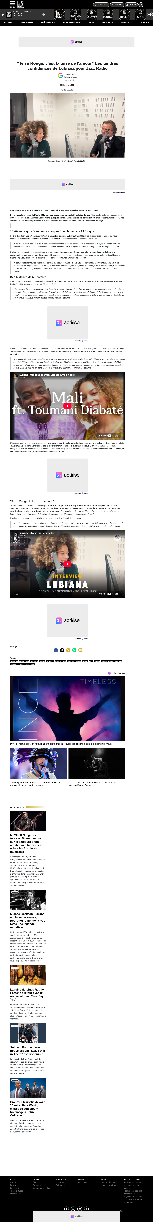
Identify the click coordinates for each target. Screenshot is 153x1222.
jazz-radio (34, 661)
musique (58, 661)
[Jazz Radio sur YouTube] (79, 1209)
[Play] (3, 14)
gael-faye (118, 661)
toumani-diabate (107, 661)
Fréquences (48, 23)
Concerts (37, 1185)
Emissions (14, 1188)
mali (64, 661)
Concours (143, 23)
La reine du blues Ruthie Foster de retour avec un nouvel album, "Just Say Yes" (27, 994)
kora (90, 661)
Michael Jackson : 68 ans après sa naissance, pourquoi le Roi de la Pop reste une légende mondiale (27, 920)
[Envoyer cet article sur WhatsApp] (73, 651)
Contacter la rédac (41, 1188)
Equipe (13, 1185)
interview (71, 661)
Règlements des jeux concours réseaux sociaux (133, 1185)
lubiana (84, 661)
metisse (97, 661)
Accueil (8, 23)
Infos (91, 23)
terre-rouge (30, 664)
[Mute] (43, 14)
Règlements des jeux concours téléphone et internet (133, 1199)
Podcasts (107, 23)
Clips (35, 1182)
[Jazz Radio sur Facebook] (66, 1209)
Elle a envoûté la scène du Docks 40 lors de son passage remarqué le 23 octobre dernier (50, 215)
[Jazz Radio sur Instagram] (86, 1209)
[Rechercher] (140, 4)
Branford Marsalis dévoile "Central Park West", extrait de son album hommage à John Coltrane (27, 1108)
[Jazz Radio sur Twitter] (73, 1209)
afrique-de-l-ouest (17, 664)
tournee (42, 661)
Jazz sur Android (108, 1185)
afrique (78, 661)
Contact (13, 1182)
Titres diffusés (71, 23)
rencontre (50, 661)
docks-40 (14, 661)
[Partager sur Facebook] (55, 651)
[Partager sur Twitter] (61, 651)
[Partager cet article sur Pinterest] (67, 651)
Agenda (125, 23)
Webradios (27, 23)
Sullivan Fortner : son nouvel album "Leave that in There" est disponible (27, 1051)
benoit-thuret (24, 661)
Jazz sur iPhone (108, 1182)
